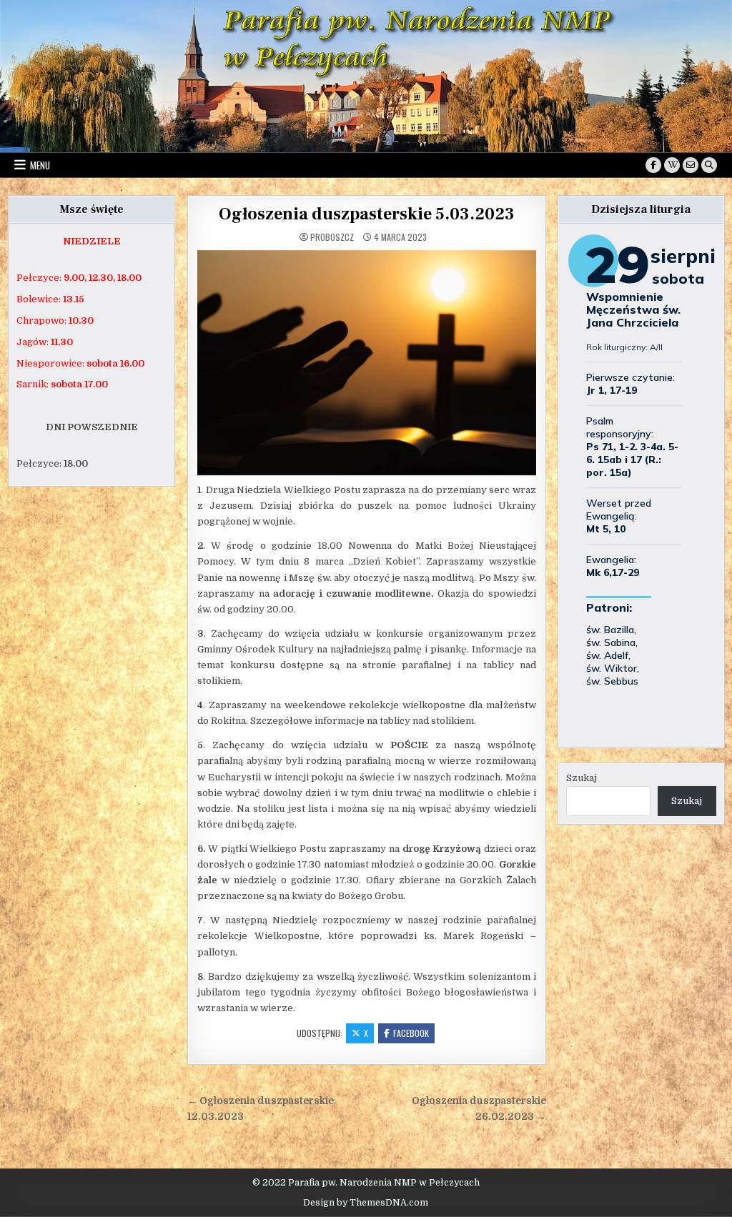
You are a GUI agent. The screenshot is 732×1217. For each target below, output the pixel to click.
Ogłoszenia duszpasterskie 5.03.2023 (367, 214)
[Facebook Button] (653, 165)
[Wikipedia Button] (672, 165)
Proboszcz (332, 237)
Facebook (411, 1033)
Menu (40, 165)
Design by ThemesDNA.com (365, 1203)
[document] (91, 241)
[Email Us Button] (690, 165)
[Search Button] (709, 165)
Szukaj (581, 778)
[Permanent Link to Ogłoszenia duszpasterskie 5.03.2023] (366, 362)
